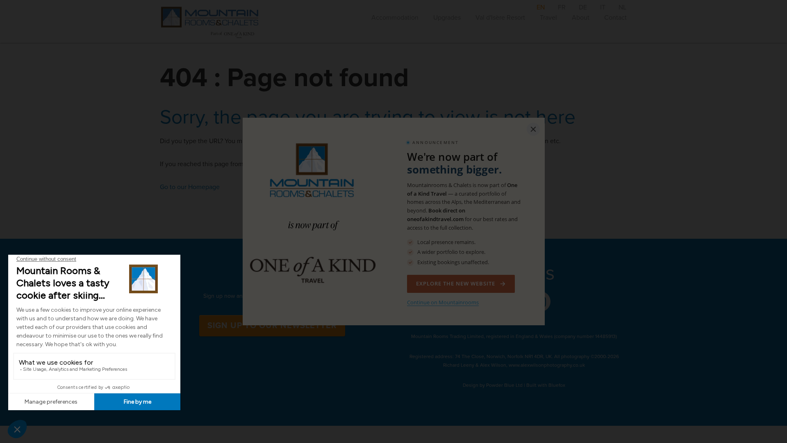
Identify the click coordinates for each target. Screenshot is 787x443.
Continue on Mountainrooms (443, 302)
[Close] (533, 129)
